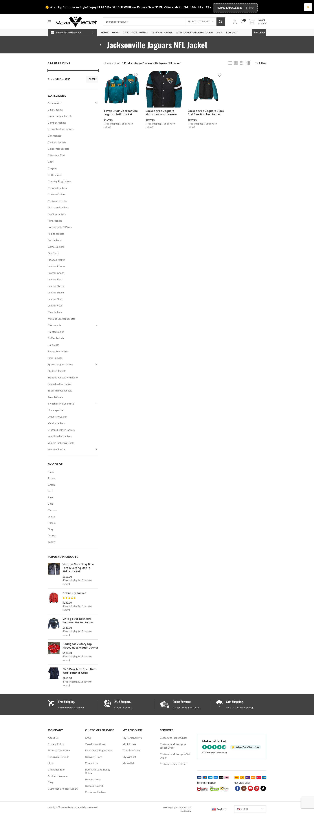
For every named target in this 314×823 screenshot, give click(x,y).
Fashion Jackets (57, 214)
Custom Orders (56, 194)
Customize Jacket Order (173, 737)
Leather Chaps (56, 272)
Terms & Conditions (59, 750)
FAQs (88, 737)
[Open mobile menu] (49, 21)
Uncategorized (56, 410)
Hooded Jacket (56, 259)
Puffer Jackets (56, 338)
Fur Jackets (54, 240)
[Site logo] (76, 21)
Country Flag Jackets (59, 181)
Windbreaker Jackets (60, 436)
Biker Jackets (55, 109)
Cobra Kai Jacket (74, 593)
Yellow (52, 541)
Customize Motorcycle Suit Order (175, 755)
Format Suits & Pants (60, 227)
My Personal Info (132, 737)
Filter (92, 79)
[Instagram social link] (244, 788)
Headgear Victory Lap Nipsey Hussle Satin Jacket (80, 645)
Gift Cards (54, 253)
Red (50, 490)
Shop (117, 63)
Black (51, 471)
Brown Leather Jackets (61, 129)
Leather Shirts (56, 286)
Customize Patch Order (173, 764)
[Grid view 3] (241, 63)
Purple (52, 522)
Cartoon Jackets (57, 142)
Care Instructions (95, 744)
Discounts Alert (94, 785)
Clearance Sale (56, 155)
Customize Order (57, 201)
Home (107, 63)
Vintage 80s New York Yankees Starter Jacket (78, 620)
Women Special (56, 449)
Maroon (52, 510)
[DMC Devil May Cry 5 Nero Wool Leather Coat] (54, 677)
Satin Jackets (55, 357)
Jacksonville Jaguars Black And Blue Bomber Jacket (206, 112)
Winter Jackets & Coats (61, 442)
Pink (50, 497)
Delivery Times (93, 756)
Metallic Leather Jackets (61, 318)
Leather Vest (55, 305)
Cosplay (52, 168)
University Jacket (57, 416)
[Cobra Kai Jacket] (54, 601)
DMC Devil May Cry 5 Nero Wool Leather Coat (80, 671)
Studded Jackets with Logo (63, 377)
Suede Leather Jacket (59, 384)
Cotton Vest (54, 174)
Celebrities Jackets (58, 148)
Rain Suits (53, 344)
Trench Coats (55, 397)
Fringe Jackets (56, 233)
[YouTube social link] (250, 788)
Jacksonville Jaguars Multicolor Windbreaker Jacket (161, 114)
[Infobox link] (129, 705)
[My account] (235, 21)
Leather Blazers (56, 266)
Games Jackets (56, 246)
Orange (52, 535)
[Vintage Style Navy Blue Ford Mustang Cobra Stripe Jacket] (54, 574)
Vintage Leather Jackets (61, 429)
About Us (53, 737)
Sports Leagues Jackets (61, 364)
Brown (52, 478)
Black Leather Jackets (60, 116)
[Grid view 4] (247, 63)
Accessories (54, 102)
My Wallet (128, 763)
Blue (50, 503)
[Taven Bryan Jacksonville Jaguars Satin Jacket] (122, 89)
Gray (50, 529)
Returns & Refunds (58, 756)
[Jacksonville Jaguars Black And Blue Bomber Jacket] (206, 89)
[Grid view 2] (236, 63)
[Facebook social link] (237, 788)
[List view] (230, 63)
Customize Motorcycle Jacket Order (173, 746)
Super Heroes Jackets (60, 390)
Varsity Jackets (56, 423)
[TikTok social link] (263, 788)
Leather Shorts (56, 292)
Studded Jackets (57, 370)
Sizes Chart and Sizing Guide (97, 771)
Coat (50, 161)
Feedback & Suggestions (98, 750)
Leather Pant (55, 279)
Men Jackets (55, 312)
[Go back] (102, 45)
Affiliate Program (58, 775)
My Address (129, 744)
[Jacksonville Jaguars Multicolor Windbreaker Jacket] (164, 89)
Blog (50, 782)
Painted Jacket (56, 331)
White (51, 516)
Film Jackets (55, 220)
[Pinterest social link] (256, 788)
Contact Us (91, 763)
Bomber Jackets (57, 122)
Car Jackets (54, 135)
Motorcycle (54, 325)
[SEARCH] (220, 21)
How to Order (93, 779)
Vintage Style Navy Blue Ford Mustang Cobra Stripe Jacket (78, 568)
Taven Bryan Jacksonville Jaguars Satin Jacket (121, 112)
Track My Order (131, 750)
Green (51, 484)
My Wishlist (129, 756)
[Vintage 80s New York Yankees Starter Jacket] (54, 627)
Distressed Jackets (58, 207)
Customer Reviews (95, 792)
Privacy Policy (56, 744)
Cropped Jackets (57, 187)
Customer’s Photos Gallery (63, 788)
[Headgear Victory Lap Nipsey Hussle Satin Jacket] (54, 652)
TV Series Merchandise (61, 403)
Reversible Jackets (58, 351)
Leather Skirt (55, 299)
